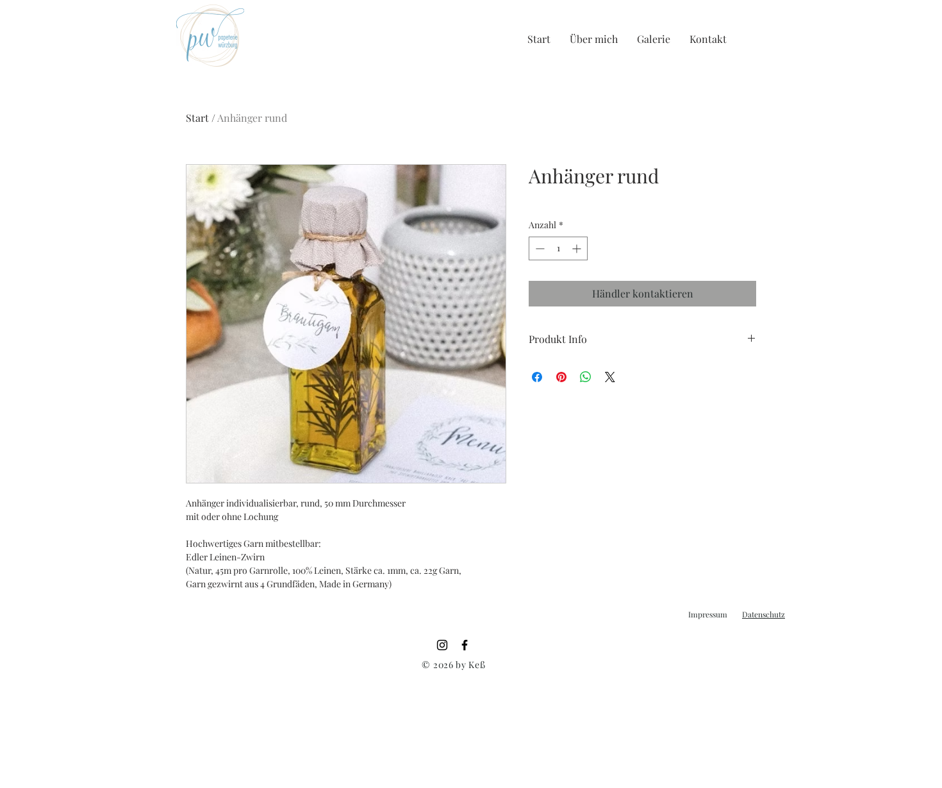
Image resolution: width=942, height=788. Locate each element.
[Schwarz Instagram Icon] (442, 645)
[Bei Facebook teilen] (537, 377)
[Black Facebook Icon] (465, 645)
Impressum (707, 614)
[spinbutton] (558, 248)
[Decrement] (539, 248)
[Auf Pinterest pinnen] (561, 377)
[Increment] (578, 248)
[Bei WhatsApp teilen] (585, 377)
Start (197, 117)
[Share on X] (610, 377)
